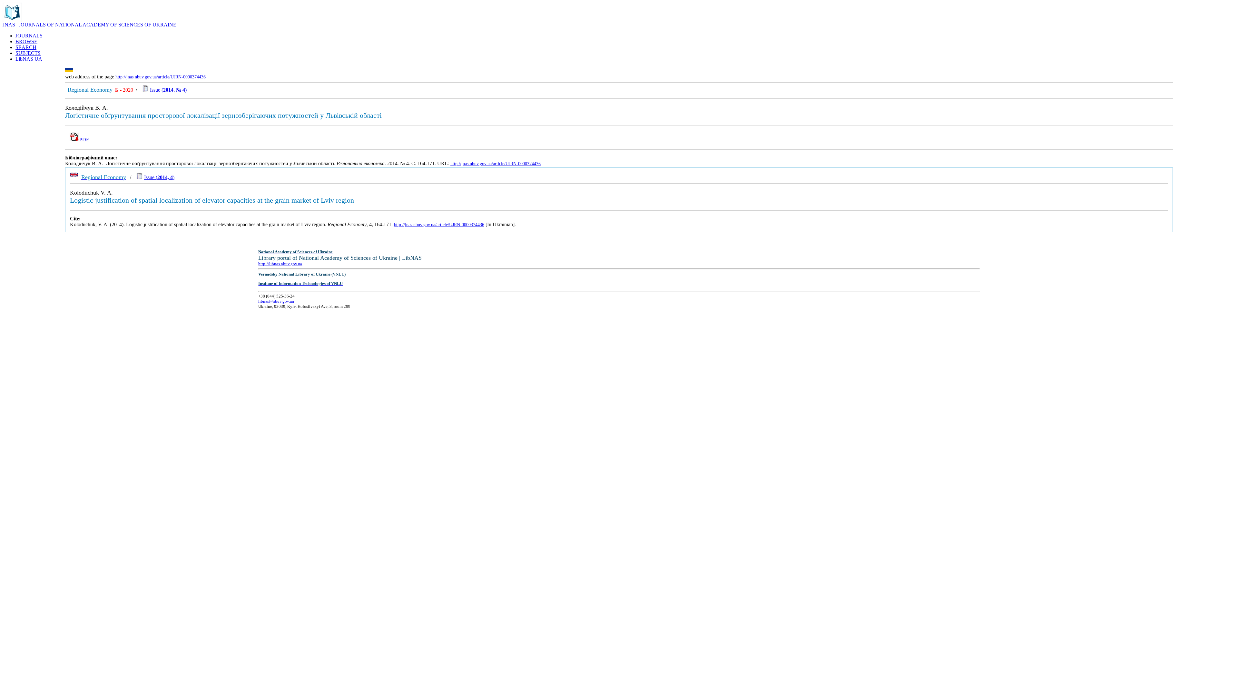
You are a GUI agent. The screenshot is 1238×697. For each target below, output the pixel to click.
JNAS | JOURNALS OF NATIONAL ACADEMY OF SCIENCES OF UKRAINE (89, 24)
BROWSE (26, 41)
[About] (12, 20)
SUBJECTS (28, 53)
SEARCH (25, 47)
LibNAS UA (28, 59)
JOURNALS (29, 35)
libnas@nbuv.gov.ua (276, 301)
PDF (84, 139)
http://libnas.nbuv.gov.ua (280, 263)
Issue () (168, 90)
